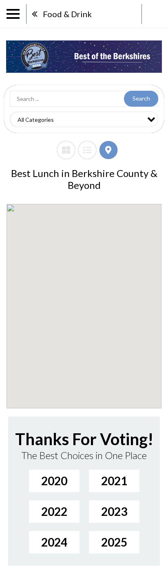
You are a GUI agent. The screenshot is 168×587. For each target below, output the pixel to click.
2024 (54, 542)
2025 (114, 542)
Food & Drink (67, 14)
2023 (114, 511)
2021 (114, 481)
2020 (54, 481)
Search (141, 98)
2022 (54, 511)
